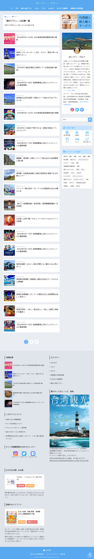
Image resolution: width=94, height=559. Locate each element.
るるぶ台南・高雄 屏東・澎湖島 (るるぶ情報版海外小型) (29, 513)
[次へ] (37, 342)
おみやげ (51, 8)
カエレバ (24, 481)
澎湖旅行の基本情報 (77, 8)
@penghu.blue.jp (33, 456)
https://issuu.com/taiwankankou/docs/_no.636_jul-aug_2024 (69, 460)
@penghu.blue (15, 456)
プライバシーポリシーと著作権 (16, 428)
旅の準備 (66, 159)
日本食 (65, 182)
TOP (16, 8)
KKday (78, 186)
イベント (66, 163)
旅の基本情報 (67, 135)
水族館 (72, 186)
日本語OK (66, 172)
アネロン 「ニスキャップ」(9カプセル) (29, 478)
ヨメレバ (25, 516)
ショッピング (67, 176)
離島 (89, 156)
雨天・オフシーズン (69, 169)
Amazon (30, 485)
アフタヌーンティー (79, 179)
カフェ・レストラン (78, 176)
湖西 (70, 156)
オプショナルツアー (83, 159)
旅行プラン (73, 159)
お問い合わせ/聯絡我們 (13, 419)
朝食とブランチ (67, 179)
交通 (77, 163)
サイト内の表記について (14, 423)
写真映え (66, 186)
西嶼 (84, 156)
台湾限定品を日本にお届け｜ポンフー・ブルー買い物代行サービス (25, 437)
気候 (78, 166)
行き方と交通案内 (62, 8)
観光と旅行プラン (26, 8)
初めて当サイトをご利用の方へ (16, 432)
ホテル (37, 8)
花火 (83, 169)
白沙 (80, 156)
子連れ (77, 169)
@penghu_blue (24, 456)
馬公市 (65, 156)
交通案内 (77, 135)
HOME (48, 550)
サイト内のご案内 (69, 90)
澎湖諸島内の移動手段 (69, 166)
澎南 (75, 156)
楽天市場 (21, 485)
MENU (90, 556)
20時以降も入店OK (81, 182)
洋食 (87, 179)
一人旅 (72, 163)
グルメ (44, 8)
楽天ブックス (32, 522)
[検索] (90, 120)
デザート (71, 182)
